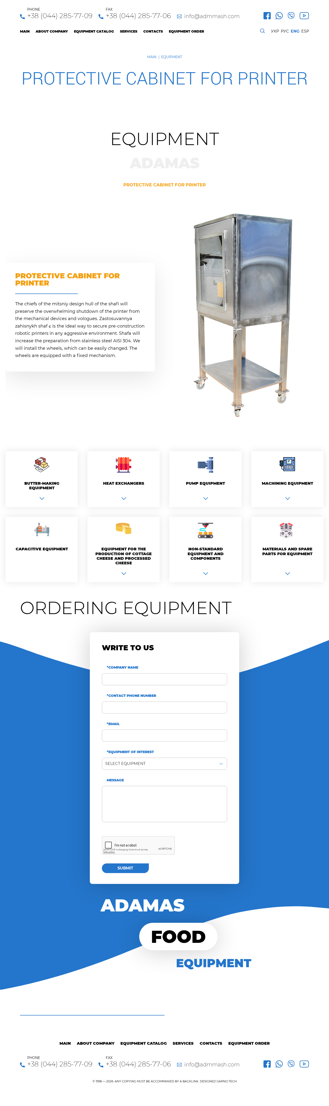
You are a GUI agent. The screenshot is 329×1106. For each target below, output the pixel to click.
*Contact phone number (131, 696)
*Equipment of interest (130, 752)
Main (25, 31)
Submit (125, 868)
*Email (113, 724)
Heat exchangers (123, 483)
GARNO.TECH (227, 1081)
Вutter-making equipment (41, 485)
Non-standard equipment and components (206, 553)
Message (115, 780)
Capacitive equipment (42, 549)
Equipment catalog (94, 31)
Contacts (153, 31)
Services (128, 31)
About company (52, 31)
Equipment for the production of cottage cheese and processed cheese (123, 556)
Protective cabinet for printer (164, 185)
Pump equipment (205, 483)
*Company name (122, 667)
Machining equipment (287, 483)
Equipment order (186, 31)
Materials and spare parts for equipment (287, 551)
